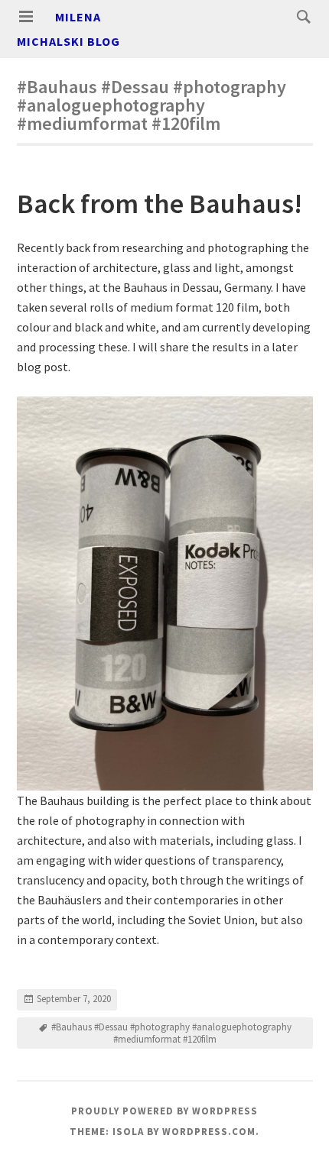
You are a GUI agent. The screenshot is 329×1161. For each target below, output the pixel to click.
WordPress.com (209, 1131)
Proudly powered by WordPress (164, 1110)
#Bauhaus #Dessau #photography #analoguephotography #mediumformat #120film (171, 1033)
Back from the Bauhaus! (159, 203)
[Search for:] (300, 16)
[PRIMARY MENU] (26, 17)
